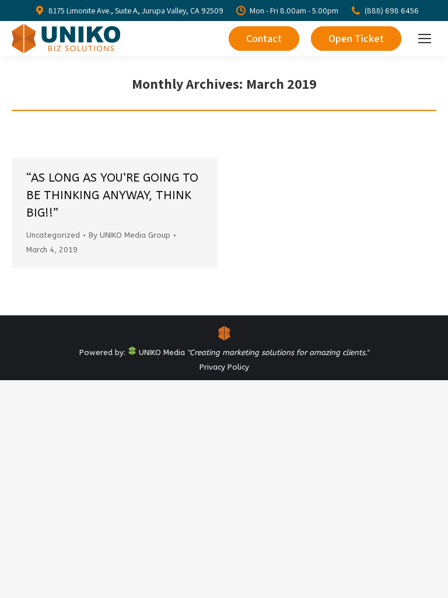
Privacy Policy (224, 367)
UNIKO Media (160, 352)
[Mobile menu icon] (424, 38)
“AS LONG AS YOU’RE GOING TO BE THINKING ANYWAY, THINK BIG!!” (112, 195)
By (129, 235)
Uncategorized (53, 235)
